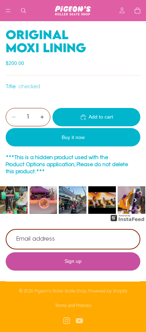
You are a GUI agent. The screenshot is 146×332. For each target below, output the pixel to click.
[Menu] (8, 10)
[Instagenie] (127, 221)
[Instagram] (66, 320)
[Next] (135, 200)
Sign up (73, 261)
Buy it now (73, 137)
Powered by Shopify (107, 291)
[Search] (23, 10)
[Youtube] (79, 320)
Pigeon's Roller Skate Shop (60, 291)
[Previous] (11, 200)
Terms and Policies (73, 305)
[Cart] (137, 10)
